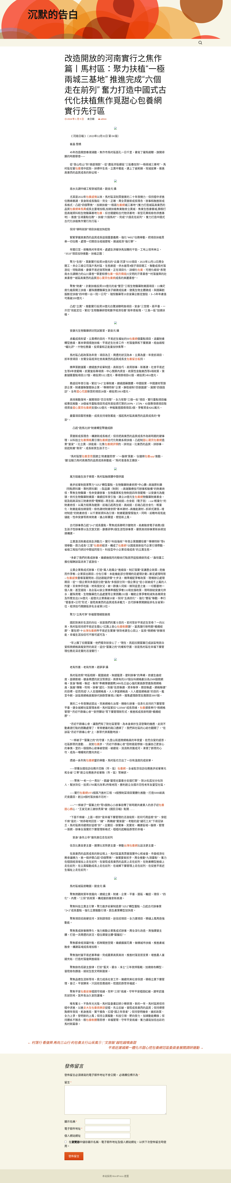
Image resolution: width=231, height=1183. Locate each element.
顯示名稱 (70, 1121)
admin (103, 118)
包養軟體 (122, 626)
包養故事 (86, 991)
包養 (78, 168)
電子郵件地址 (73, 1128)
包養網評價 (111, 444)
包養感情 (91, 196)
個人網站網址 (72, 1135)
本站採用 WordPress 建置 (115, 1176)
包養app (150, 456)
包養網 (121, 205)
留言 (68, 1082)
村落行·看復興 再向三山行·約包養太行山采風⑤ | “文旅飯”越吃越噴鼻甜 (82, 1042)
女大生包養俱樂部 (94, 1007)
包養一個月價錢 (116, 274)
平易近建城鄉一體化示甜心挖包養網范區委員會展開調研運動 (155, 1047)
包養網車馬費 (78, 209)
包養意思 (87, 456)
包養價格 (86, 440)
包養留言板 (133, 359)
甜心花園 (81, 391)
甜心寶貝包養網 (106, 278)
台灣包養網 (90, 630)
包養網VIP (86, 792)
